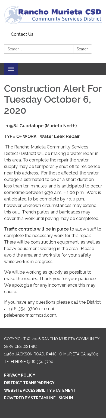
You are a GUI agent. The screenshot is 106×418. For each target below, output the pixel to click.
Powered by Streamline (30, 398)
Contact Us (22, 34)
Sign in (66, 398)
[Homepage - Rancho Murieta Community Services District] (53, 14)
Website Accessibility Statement (40, 390)
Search (83, 49)
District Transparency (29, 383)
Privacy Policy (19, 375)
